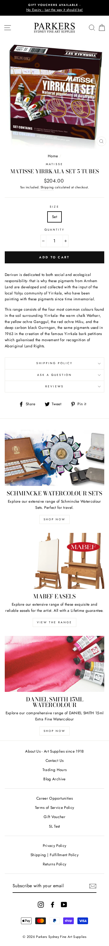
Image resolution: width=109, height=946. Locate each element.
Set (54, 216)
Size (54, 207)
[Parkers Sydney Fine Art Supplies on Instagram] (41, 904)
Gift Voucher (54, 816)
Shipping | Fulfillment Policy (54, 855)
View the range (54, 622)
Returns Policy (55, 864)
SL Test (54, 826)
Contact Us (54, 760)
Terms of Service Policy (54, 807)
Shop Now (54, 519)
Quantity (54, 230)
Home (53, 156)
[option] (54, 8)
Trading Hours (54, 769)
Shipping (47, 187)
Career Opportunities (54, 798)
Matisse (54, 164)
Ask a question (54, 375)
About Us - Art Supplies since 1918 (54, 751)
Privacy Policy (55, 845)
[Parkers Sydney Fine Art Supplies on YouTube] (64, 904)
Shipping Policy (54, 363)
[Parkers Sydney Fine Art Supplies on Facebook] (52, 904)
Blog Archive (54, 779)
